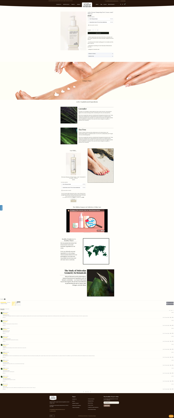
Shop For (73, 4)
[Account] (122, 4)
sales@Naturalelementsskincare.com (112, 0)
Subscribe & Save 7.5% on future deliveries (98, 22)
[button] (170, 304)
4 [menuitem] (88, 391)
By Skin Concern (66, 4)
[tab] (2, 309)
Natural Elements (84, 415)
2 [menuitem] (86, 391)
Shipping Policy (91, 401)
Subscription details (94, 25)
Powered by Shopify (92, 415)
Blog (101, 4)
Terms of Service (91, 398)
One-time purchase (94, 18)
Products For (58, 4)
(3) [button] (15, 302)
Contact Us (74, 399)
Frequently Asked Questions (93, 407)
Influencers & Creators (76, 405)
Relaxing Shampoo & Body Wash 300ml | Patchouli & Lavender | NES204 (73, 177)
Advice (97, 4)
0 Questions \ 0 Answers (4, 303)
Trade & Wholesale (75, 407)
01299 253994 (123, 0)
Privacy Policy (90, 405)
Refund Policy (90, 403)
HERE (74, 197)
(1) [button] (15, 303)
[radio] (88, 19)
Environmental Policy (92, 409)
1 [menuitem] (85, 391)
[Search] (120, 5)
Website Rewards (111, 4)
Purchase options (91, 16)
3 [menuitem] (87, 391)
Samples (78, 4)
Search (73, 401)
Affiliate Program (75, 403)
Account (105, 4)
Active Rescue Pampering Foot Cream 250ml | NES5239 (100, 13)
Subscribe (106, 405)
